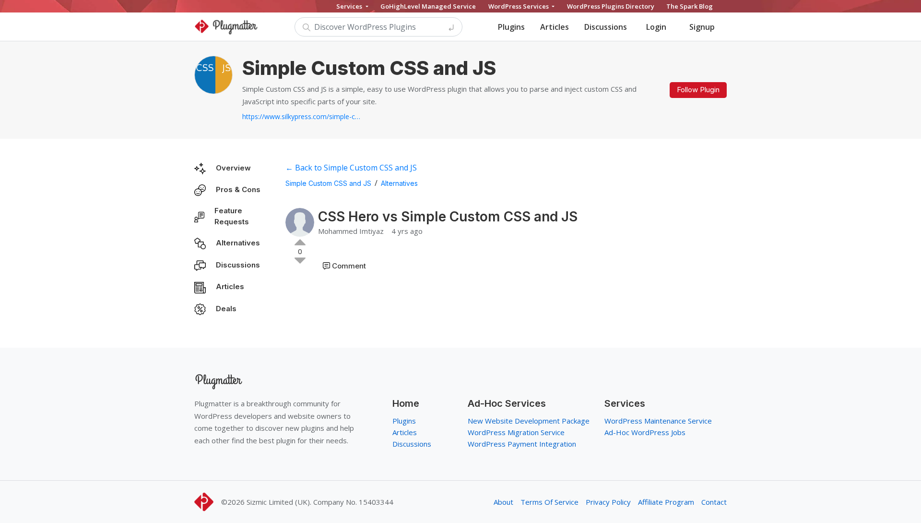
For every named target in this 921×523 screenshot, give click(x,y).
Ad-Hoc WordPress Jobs (644, 432)
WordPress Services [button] (519, 6)
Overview (233, 167)
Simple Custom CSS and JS (328, 183)
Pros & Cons (238, 189)
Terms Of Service (549, 502)
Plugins (511, 27)
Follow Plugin (698, 89)
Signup (702, 27)
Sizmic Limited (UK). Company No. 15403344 (320, 502)
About (503, 502)
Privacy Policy (608, 502)
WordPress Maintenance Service (658, 421)
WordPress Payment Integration (522, 444)
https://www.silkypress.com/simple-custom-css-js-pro (302, 116)
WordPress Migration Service (516, 432)
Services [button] (350, 6)
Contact (714, 502)
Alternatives (238, 242)
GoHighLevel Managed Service (428, 6)
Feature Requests (231, 216)
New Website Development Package (529, 421)
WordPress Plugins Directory (610, 6)
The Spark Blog (689, 6)
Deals (226, 308)
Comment (349, 265)
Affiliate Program (666, 502)
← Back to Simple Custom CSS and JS (351, 167)
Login (656, 27)
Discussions (605, 27)
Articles (554, 27)
